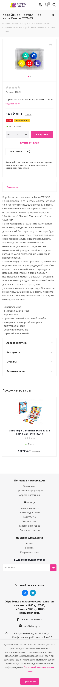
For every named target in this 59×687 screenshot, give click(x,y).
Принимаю (29, 681)
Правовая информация (30, 490)
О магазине (29, 486)
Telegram (33, 593)
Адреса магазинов (29, 494)
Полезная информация (29, 480)
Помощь (29, 502)
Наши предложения (29, 537)
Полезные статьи (30, 530)
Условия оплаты (30, 508)
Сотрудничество (29, 552)
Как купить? (29, 516)
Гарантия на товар (29, 525)
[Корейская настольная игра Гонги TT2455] (29, 59)
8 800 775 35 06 (31, 619)
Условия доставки (30, 512)
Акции (29, 543)
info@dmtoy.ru (32, 626)
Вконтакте (25, 593)
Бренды (29, 547)
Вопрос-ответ (29, 521)
